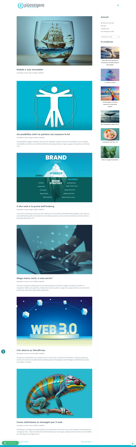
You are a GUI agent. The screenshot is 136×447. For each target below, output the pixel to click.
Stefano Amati (23, 73)
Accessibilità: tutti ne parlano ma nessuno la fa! (43, 134)
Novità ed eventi (106, 23)
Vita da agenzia (106, 31)
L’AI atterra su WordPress (31, 350)
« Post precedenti (22, 442)
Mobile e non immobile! (30, 69)
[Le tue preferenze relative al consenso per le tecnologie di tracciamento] (133, 444)
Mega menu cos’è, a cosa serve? (35, 278)
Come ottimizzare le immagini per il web (39, 422)
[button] (10, 443)
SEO (102, 26)
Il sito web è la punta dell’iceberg (35, 206)
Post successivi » (86, 442)
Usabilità (40, 73)
